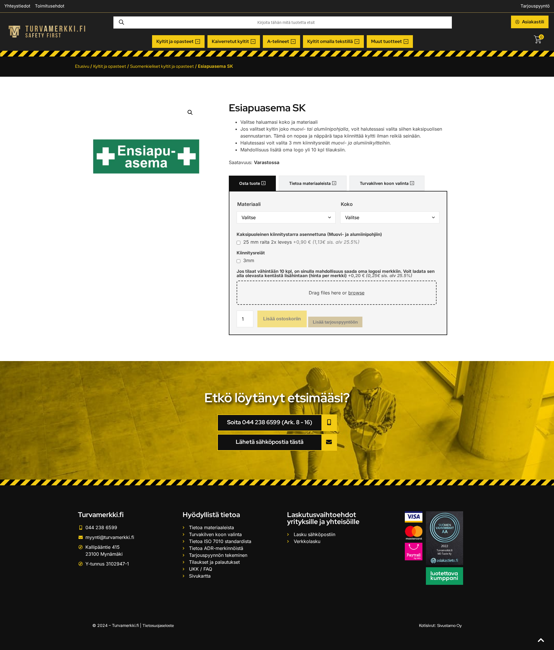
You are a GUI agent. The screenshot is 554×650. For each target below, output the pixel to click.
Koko (347, 204)
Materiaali (249, 204)
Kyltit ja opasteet (109, 66)
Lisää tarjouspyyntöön (335, 322)
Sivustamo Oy (449, 625)
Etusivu (82, 66)
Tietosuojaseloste (158, 625)
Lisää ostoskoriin (282, 318)
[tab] (252, 183)
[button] (178, 41)
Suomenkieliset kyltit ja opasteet (162, 66)
